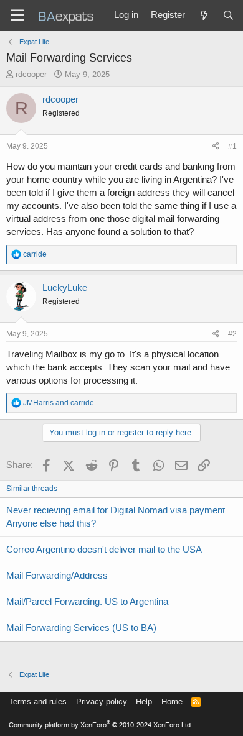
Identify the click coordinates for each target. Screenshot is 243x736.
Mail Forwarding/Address (57, 575)
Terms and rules (38, 701)
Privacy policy (101, 701)
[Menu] (17, 15)
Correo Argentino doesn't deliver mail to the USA (104, 549)
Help (144, 701)
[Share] (216, 146)
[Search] (228, 15)
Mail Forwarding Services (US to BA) (81, 628)
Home (172, 701)
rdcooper (31, 74)
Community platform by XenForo (101, 725)
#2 (232, 334)
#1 (232, 146)
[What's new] (203, 15)
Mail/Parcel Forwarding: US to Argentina (87, 602)
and (58, 403)
